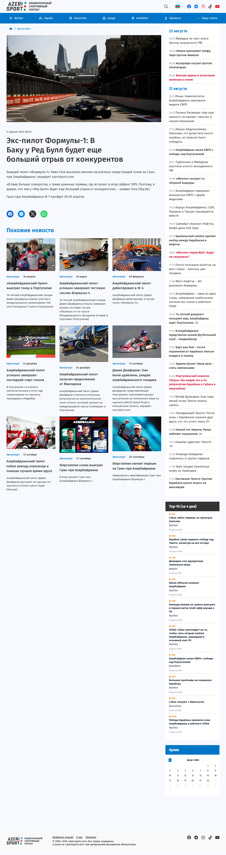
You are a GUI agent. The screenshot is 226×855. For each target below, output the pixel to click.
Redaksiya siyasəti (62, 837)
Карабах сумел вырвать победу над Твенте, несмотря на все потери (191, 541)
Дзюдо (111, 18)
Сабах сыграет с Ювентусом (186, 701)
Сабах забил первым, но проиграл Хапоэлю (190, 519)
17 (170, 780)
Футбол (18, 18)
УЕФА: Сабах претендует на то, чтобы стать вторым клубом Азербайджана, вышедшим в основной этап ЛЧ (188, 635)
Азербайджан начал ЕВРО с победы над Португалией (191, 660)
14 (200, 775)
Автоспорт (24, 28)
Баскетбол (80, 18)
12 (185, 775)
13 (193, 775)
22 (208, 780)
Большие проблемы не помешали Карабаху (190, 682)
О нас (79, 837)
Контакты (91, 837)
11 (178, 775)
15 (208, 775)
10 (170, 775)
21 (200, 780)
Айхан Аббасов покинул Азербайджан (184, 584)
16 (215, 775)
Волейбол (142, 18)
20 (193, 780)
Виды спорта (209, 18)
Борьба (48, 18)
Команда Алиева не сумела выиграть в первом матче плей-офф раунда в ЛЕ (192, 608)
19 (185, 780)
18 (178, 780)
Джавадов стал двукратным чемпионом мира (186, 563)
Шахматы (175, 18)
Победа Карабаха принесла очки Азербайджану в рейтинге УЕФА (189, 721)
